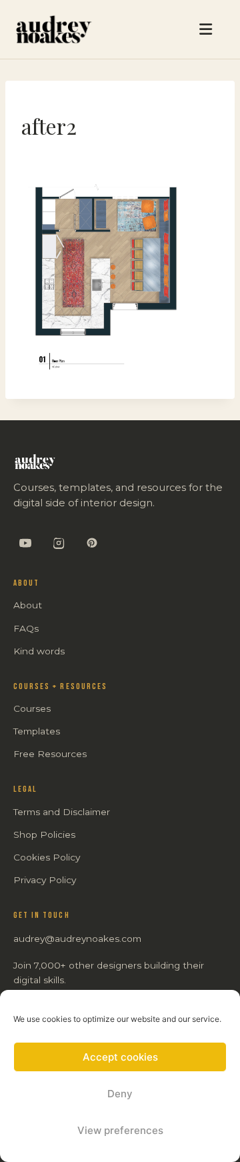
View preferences (120, 1130)
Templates (36, 731)
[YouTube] (25, 543)
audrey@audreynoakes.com (77, 938)
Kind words (39, 651)
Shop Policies (44, 834)
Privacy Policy (44, 880)
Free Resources (50, 753)
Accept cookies (120, 1057)
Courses (32, 708)
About (27, 605)
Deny (120, 1093)
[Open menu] (161, 29)
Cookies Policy (46, 857)
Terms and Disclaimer (61, 811)
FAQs (26, 628)
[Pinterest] (92, 543)
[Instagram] (59, 543)
